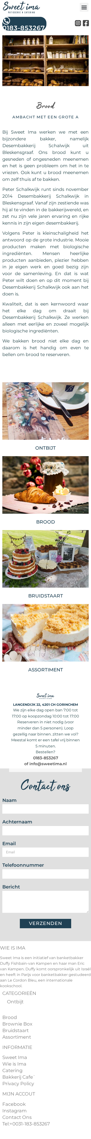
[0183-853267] (6, 21)
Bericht (11, 887)
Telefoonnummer (23, 865)
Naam (9, 800)
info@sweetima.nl (48, 763)
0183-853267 (23, 28)
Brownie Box (17, 1024)
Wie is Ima (14, 1064)
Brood (45, 522)
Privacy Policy (18, 1083)
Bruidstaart (15, 1030)
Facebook (14, 1104)
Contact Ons (17, 1117)
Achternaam (17, 822)
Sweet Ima (14, 1057)
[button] (84, 7)
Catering (12, 1070)
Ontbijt (45, 448)
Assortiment (45, 670)
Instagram (14, 1111)
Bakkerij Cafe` (19, 1077)
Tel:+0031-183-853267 (26, 1124)
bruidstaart (45, 596)
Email (9, 843)
